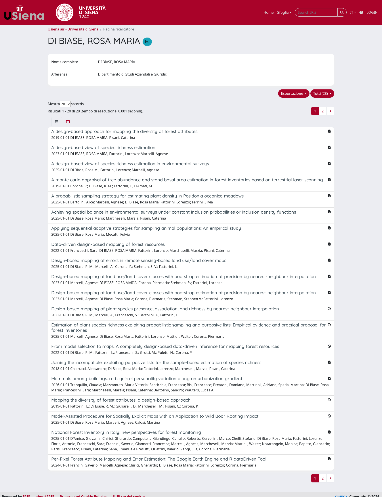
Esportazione (292, 93)
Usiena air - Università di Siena (73, 29)
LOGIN (372, 12)
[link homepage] (26, 12)
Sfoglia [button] (283, 12)
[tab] (56, 121)
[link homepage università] (80, 12)
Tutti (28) (321, 93)
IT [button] (351, 12)
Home (269, 12)
